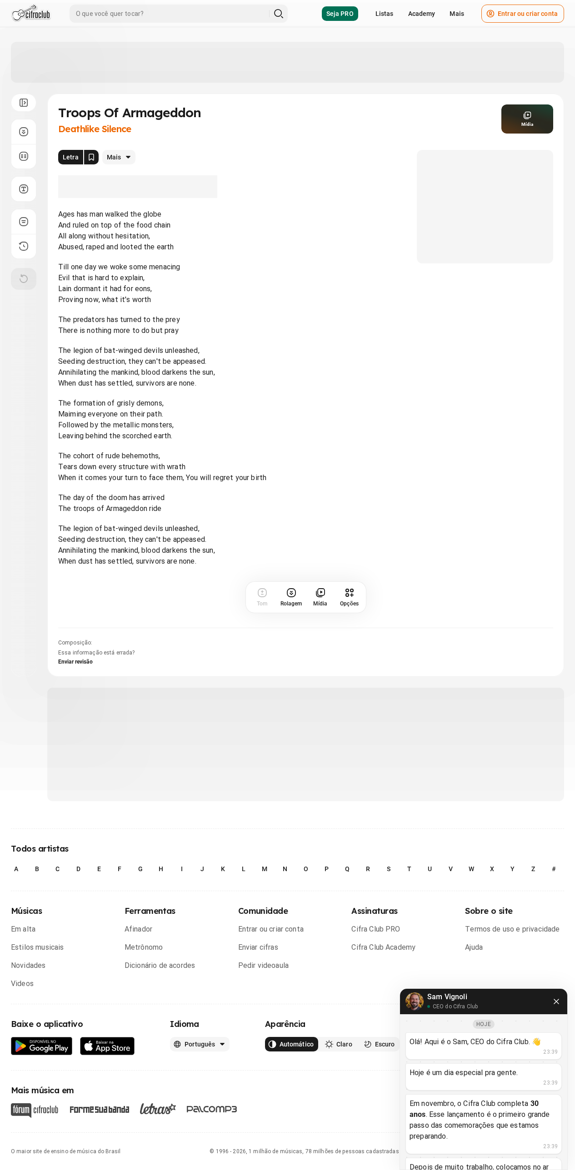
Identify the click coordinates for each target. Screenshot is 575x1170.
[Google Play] (42, 1046)
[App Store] (107, 1046)
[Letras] (158, 1108)
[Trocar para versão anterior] (24, 246)
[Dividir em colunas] (24, 156)
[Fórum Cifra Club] (34, 1110)
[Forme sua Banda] (99, 1109)
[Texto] (24, 189)
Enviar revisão (75, 662)
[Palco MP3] (212, 1109)
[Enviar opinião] (24, 222)
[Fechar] (556, 1001)
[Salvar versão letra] (91, 157)
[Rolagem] (24, 132)
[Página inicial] (31, 14)
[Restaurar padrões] (23, 279)
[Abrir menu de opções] (23, 103)
